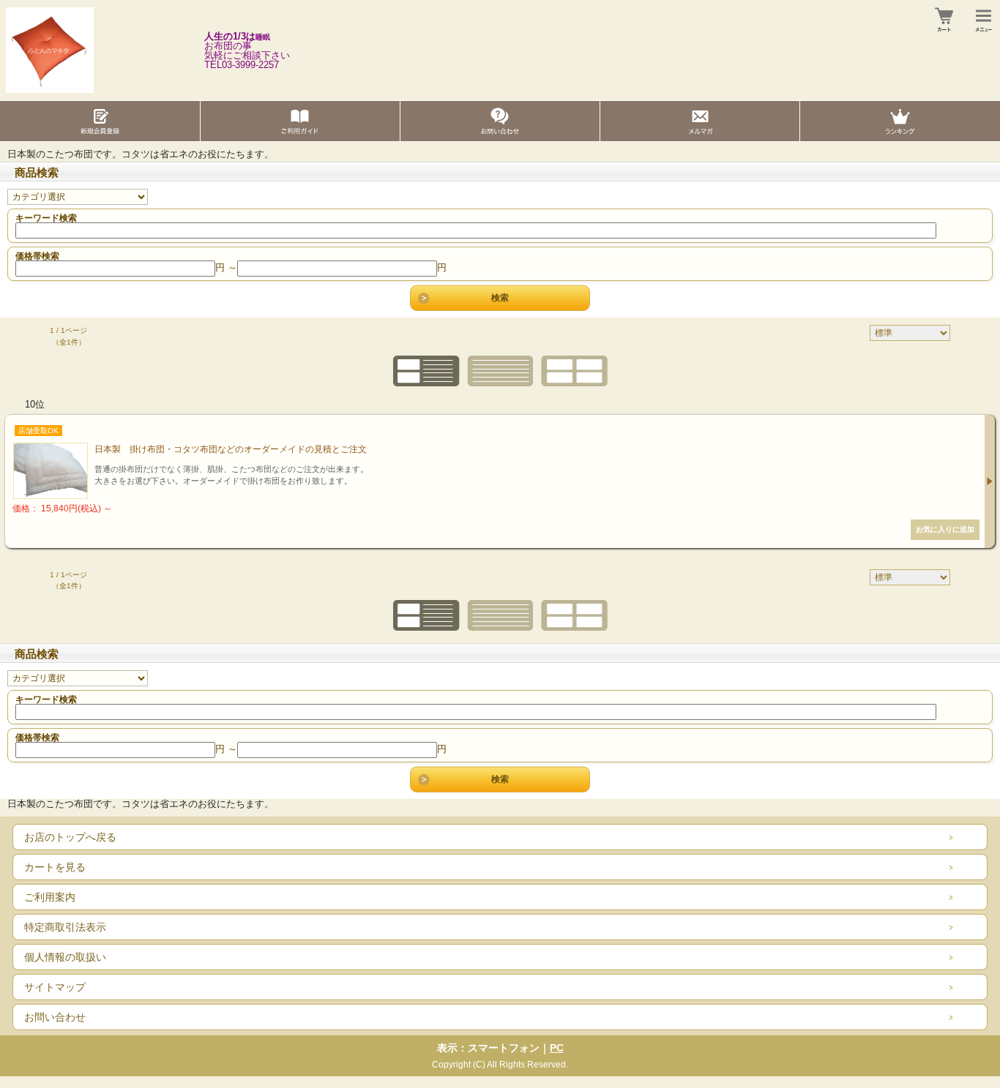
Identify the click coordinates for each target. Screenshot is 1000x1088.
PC (557, 1048)
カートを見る (55, 867)
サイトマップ (55, 987)
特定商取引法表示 (65, 927)
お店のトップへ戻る (70, 837)
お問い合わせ (55, 1017)
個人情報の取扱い (65, 957)
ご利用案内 (49, 897)
